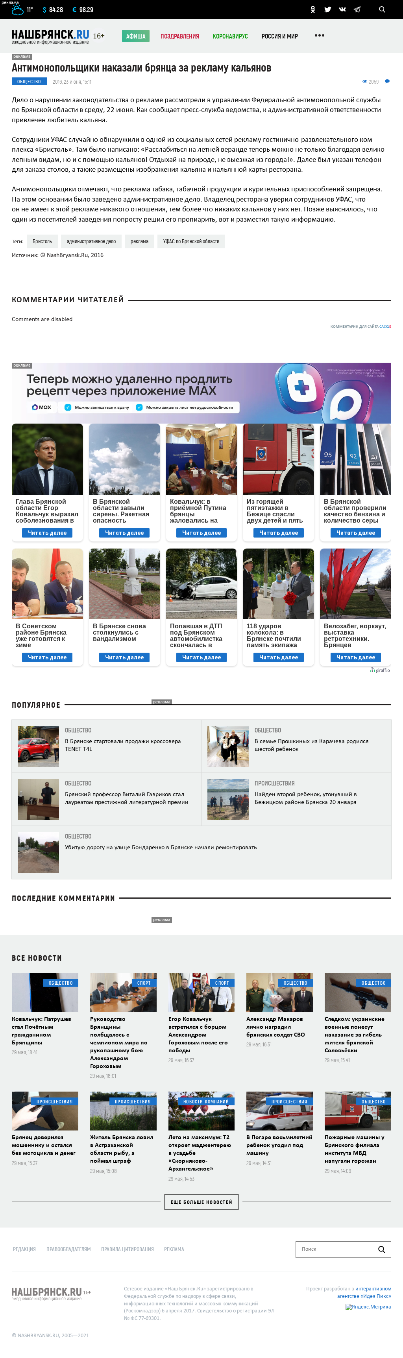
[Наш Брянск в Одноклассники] (312, 9)
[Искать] (381, 1249)
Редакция (24, 1249)
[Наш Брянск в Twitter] (327, 9)
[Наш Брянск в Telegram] (356, 9)
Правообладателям (68, 1249)
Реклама (174, 1249)
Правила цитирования (127, 1249)
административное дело (91, 241)
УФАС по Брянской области (191, 241)
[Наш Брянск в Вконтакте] (342, 9)
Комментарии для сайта (361, 327)
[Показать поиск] (382, 9)
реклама (139, 241)
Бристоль (42, 241)
